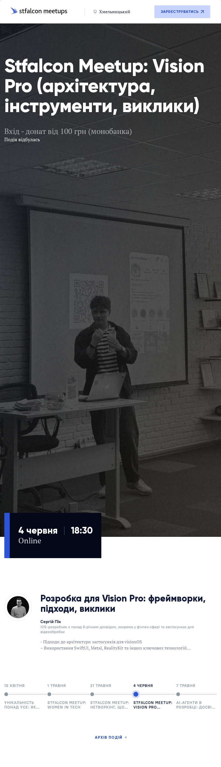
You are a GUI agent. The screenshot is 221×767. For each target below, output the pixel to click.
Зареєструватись (180, 11)
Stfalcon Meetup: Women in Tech (67, 705)
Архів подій (108, 737)
